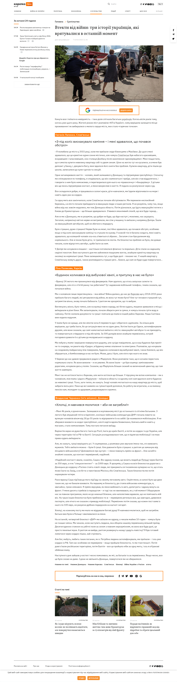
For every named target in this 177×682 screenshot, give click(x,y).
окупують (149, 216)
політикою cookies (161, 672)
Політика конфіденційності (79, 666)
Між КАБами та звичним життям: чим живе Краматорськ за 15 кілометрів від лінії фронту (108, 627)
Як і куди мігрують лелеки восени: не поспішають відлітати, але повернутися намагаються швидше (71, 629)
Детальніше (93, 678)
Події (113, 11)
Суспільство (96, 11)
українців (127, 119)
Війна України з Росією (134, 564)
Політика (58, 11)
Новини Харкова (95, 564)
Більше (159, 11)
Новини (17, 11)
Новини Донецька (78, 564)
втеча (148, 564)
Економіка (76, 11)
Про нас (36, 666)
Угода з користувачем (53, 666)
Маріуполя (91, 378)
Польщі (145, 459)
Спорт (128, 11)
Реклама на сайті (20, 666)
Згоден (82, 678)
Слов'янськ (123, 155)
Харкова (135, 294)
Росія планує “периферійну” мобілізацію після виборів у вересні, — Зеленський (35, 69)
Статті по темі (62, 589)
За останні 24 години (25, 20)
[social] (141, 4)
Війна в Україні (37, 11)
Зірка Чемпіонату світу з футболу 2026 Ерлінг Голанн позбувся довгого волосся (35, 38)
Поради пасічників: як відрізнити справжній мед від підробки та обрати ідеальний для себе (145, 629)
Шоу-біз (143, 11)
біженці (119, 564)
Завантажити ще (32, 84)
